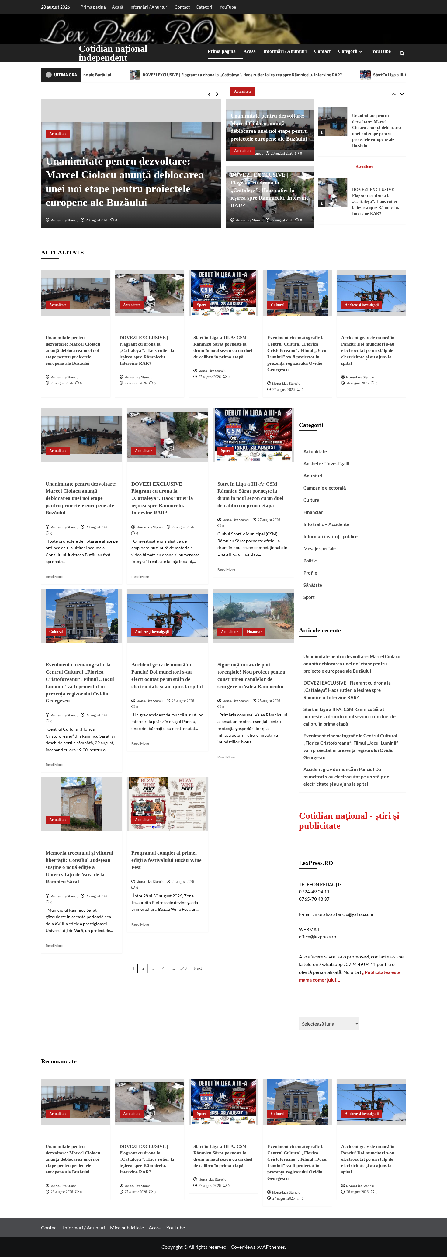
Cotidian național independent (113, 53)
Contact (182, 6)
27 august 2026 (282, 220)
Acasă (117, 6)
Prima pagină (93, 6)
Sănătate (312, 585)
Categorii (204, 6)
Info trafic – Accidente (326, 524)
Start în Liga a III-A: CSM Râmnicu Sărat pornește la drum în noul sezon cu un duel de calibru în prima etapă (375, 196)
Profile (310, 573)
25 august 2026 (269, 701)
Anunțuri (312, 475)
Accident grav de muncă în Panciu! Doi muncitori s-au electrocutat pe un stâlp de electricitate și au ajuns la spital (367, 350)
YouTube (228, 6)
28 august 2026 (97, 220)
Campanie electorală (324, 487)
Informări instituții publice (330, 536)
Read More (54, 576)
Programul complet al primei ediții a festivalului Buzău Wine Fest (166, 860)
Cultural (277, 305)
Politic (310, 560)
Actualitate (57, 134)
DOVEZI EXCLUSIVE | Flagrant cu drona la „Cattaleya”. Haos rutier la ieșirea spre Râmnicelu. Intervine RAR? (172, 75)
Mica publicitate (127, 1227)
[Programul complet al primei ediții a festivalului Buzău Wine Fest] (167, 804)
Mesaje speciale (319, 548)
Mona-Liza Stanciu (64, 220)
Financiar (254, 632)
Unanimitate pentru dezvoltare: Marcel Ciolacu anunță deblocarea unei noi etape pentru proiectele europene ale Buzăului (73, 350)
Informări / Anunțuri (149, 6)
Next (198, 968)
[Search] (402, 53)
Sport (360, 160)
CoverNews (243, 1247)
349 (183, 968)
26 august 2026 (357, 383)
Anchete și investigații (362, 305)
